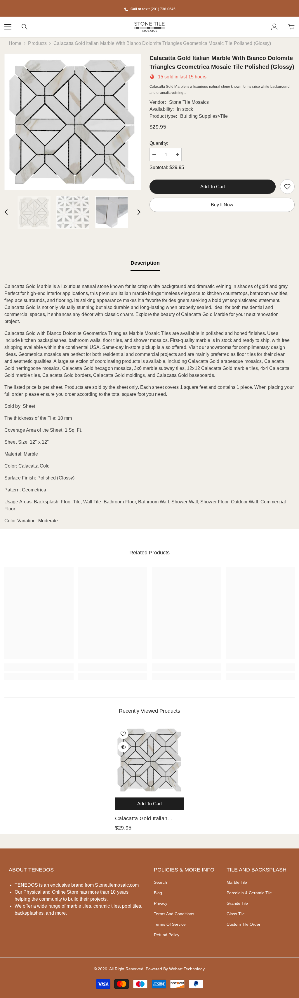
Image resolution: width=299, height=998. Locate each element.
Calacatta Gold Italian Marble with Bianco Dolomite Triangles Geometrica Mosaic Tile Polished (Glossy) (143, 819)
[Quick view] (123, 747)
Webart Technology (186, 969)
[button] (6, 212)
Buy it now (222, 204)
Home (15, 43)
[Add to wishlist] (123, 733)
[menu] (7, 26)
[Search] (24, 26)
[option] (72, 122)
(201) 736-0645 (163, 9)
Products (37, 43)
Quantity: (159, 143)
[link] (287, 186)
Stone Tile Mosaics (189, 102)
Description (145, 263)
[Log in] (274, 27)
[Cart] (291, 27)
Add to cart (212, 186)
